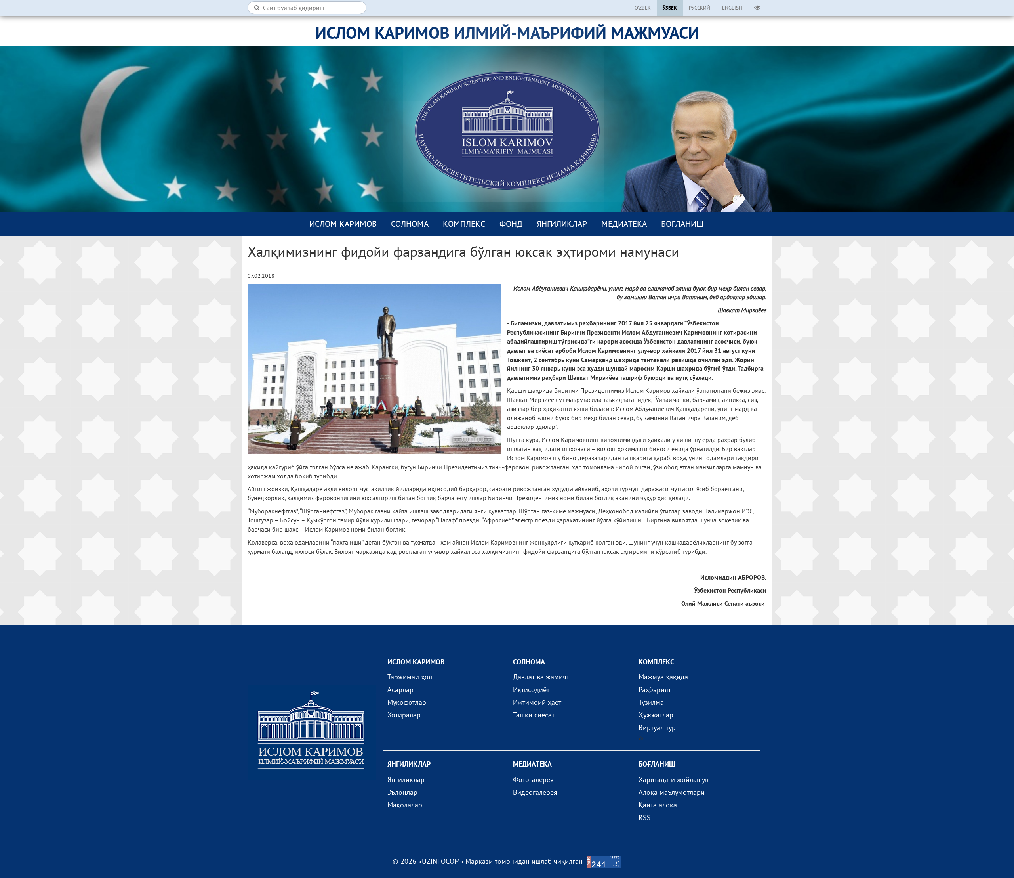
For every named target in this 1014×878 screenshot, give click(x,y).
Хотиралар (404, 714)
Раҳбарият (655, 689)
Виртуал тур (657, 727)
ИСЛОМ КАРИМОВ (343, 223)
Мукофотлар (406, 702)
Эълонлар (402, 792)
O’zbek (643, 7)
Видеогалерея (535, 792)
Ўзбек (670, 7)
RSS (645, 817)
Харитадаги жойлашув (674, 779)
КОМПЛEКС (464, 223)
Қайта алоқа (658, 804)
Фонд (510, 223)
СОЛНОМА (410, 223)
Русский (699, 7)
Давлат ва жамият (541, 676)
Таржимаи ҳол (409, 676)
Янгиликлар (562, 223)
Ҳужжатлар (656, 714)
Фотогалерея (533, 779)
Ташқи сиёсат (534, 714)
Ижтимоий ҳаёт (537, 702)
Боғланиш (682, 223)
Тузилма (651, 702)
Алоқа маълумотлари (672, 792)
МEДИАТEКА (624, 223)
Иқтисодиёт (531, 689)
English (732, 7)
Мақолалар (404, 804)
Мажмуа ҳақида (663, 676)
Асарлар (400, 689)
